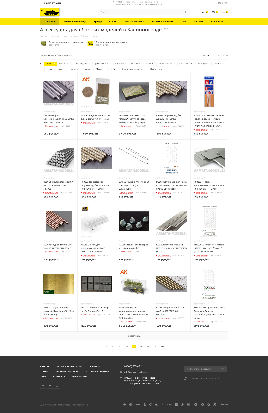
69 (148, 346)
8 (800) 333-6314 (133, 366)
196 (162, 346)
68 (141, 346)
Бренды (95, 366)
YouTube (57, 386)
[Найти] (186, 12)
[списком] (223, 55)
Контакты (59, 376)
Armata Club (79, 376)
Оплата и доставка (67, 371)
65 (120, 346)
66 (127, 346)
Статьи (44, 371)
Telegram (50, 386)
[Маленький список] (204, 55)
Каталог (45, 366)
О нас (43, 376)
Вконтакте (43, 386)
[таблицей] (227, 55)
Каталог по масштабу (70, 366)
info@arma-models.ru (135, 372)
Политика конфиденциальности (204, 378)
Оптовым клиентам (97, 371)
